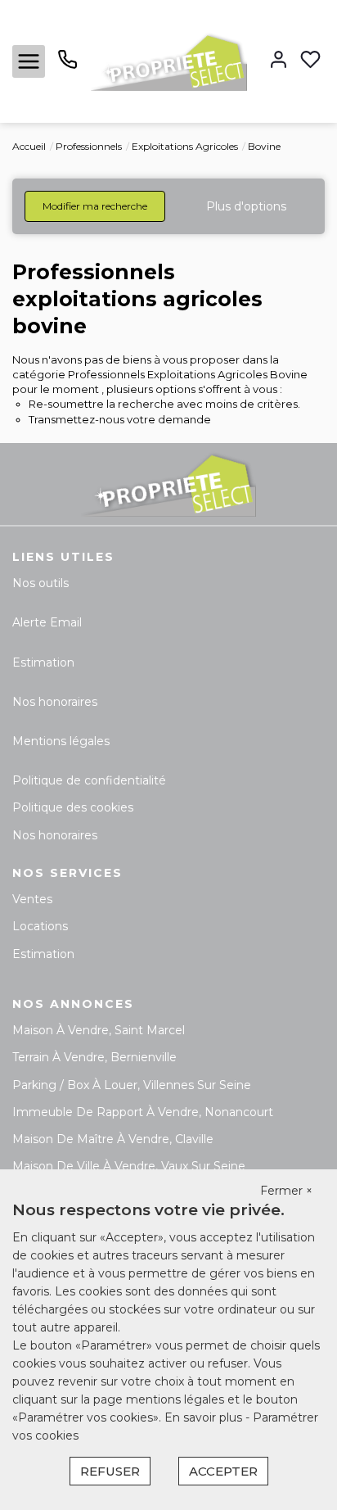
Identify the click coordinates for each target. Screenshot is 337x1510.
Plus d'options (246, 206)
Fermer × (286, 1190)
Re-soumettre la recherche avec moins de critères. (164, 403)
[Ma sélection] (310, 61)
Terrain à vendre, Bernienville (94, 1057)
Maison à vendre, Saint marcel (98, 1030)
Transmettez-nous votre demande (120, 419)
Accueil (29, 146)
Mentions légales (61, 741)
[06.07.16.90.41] (67, 65)
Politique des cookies (72, 807)
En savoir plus (204, 1417)
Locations (40, 926)
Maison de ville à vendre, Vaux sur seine (128, 1166)
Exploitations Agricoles (185, 146)
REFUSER (110, 1471)
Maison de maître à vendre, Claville (112, 1139)
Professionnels (89, 146)
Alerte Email (47, 622)
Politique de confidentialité (89, 780)
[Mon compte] (278, 61)
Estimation (43, 662)
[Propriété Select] (169, 60)
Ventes (32, 899)
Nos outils (40, 583)
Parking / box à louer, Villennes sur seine (131, 1085)
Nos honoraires (54, 701)
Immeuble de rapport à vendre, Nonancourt (142, 1112)
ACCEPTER (223, 1471)
